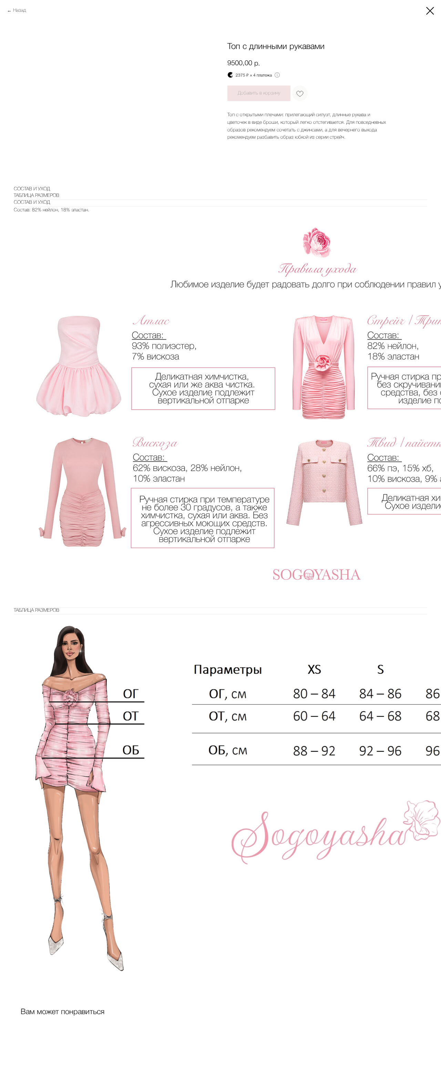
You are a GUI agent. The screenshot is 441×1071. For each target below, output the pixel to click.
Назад (19, 10)
